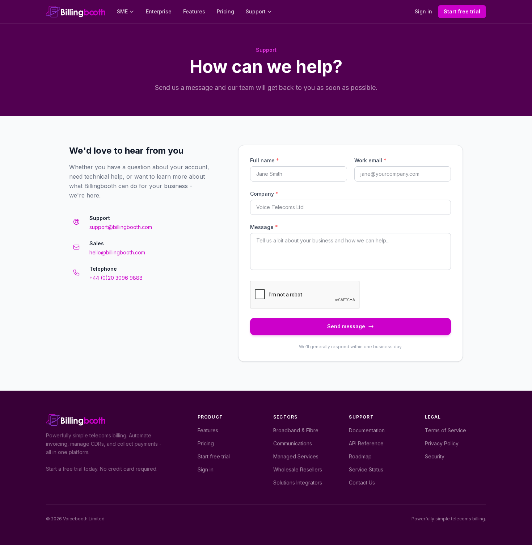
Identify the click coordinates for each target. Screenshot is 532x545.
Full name (264, 160)
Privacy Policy (442, 443)
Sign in (423, 11)
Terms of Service (445, 430)
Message (264, 227)
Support (256, 11)
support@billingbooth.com (120, 227)
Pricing (225, 11)
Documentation (367, 430)
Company (264, 194)
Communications (292, 443)
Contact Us (362, 482)
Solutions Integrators (297, 482)
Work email (370, 160)
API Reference (366, 443)
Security (434, 456)
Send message (346, 326)
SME (122, 11)
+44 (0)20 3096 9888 (116, 278)
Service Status (366, 469)
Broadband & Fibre (295, 430)
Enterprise (159, 11)
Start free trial (462, 11)
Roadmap (360, 456)
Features (194, 11)
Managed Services (295, 456)
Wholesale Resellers (297, 469)
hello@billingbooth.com (117, 252)
